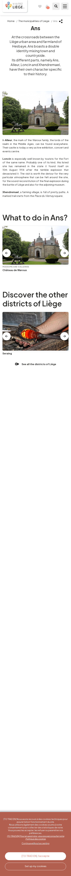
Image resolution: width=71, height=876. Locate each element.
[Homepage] (14, 6)
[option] (35, 252)
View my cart (47, 6)
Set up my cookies (35, 866)
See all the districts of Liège (39, 364)
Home (11, 20)
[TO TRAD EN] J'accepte (35, 855)
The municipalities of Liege (33, 20)
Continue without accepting (35, 843)
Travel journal (39, 6)
